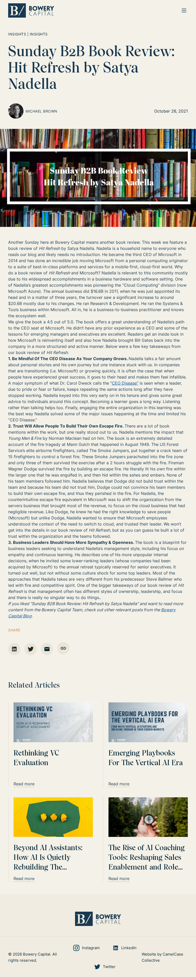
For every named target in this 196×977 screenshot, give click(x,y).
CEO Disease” (125, 383)
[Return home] (31, 10)
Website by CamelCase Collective (162, 957)
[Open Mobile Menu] (184, 10)
